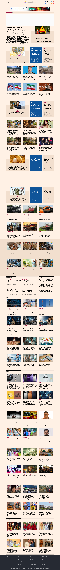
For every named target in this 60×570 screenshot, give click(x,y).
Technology (8, 297)
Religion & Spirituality (11, 446)
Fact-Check (8, 564)
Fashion (7, 519)
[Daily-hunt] (50, 3)
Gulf (24, 5)
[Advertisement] (30, 20)
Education (41, 277)
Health (33, 5)
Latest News (13, 5)
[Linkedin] (52, 1)
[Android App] (53, 3)
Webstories (44, 566)
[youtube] (53, 1)
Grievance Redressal (9, 558)
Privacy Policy (44, 556)
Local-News (47, 5)
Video (7, 483)
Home (6, 5)
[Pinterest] (48, 3)
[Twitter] (48, 1)
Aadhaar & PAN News (10, 335)
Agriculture (8, 566)
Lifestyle (7, 562)
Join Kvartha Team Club (22, 558)
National (16, 5)
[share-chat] (52, 3)
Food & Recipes (9, 240)
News (9, 5)
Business (27, 5)
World (19, 5)
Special (19, 566)
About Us (19, 556)
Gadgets (7, 371)
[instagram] (50, 1)
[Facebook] (46, 1)
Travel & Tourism (33, 564)
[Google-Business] (46, 3)
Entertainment (42, 5)
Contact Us (32, 556)
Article (43, 564)
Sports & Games (36, 5)
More (51, 5)
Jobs (30, 5)
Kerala (22, 5)
